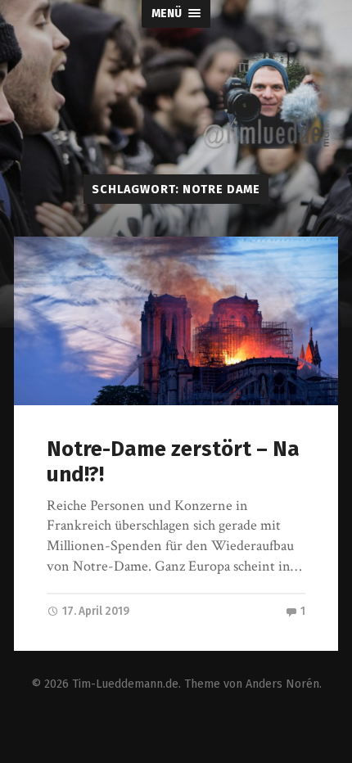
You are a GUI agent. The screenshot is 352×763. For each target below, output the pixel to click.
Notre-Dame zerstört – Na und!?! (173, 461)
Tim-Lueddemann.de (125, 684)
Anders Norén (282, 684)
